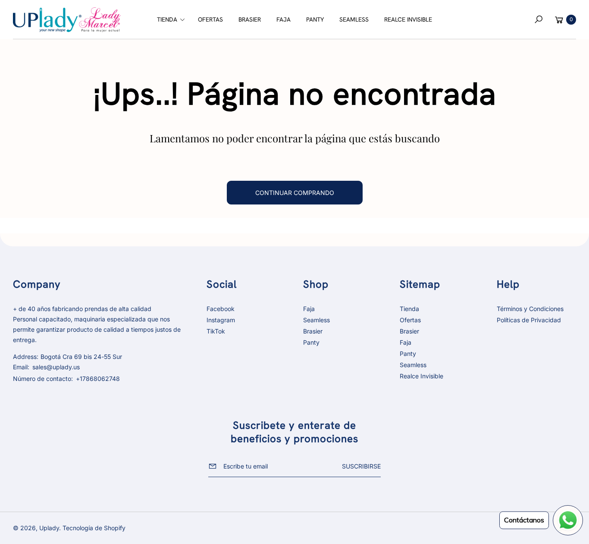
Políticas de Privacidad (529, 320)
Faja (309, 308)
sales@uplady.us (55, 367)
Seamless (316, 320)
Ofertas (410, 320)
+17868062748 (98, 378)
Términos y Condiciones (530, 308)
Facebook (221, 308)
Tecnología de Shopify (94, 527)
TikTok (216, 331)
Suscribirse (361, 466)
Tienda (409, 308)
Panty (311, 342)
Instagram (221, 320)
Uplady (49, 527)
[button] (169, 19)
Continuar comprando (294, 192)
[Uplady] (67, 19)
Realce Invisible (421, 376)
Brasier (313, 331)
